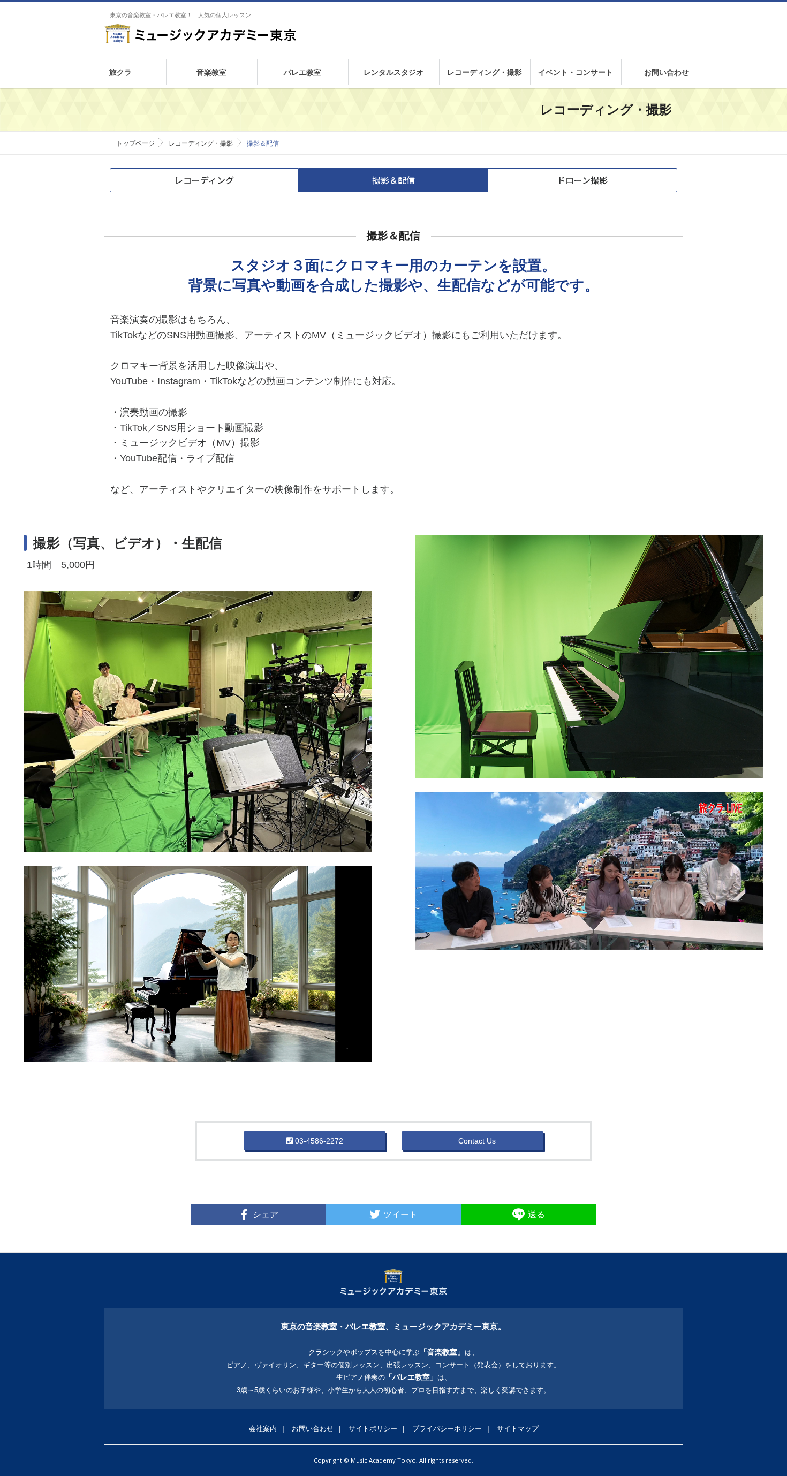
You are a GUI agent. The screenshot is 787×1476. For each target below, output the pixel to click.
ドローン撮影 (582, 179)
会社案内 (263, 1429)
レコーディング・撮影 (201, 143)
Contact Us (476, 1141)
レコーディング (204, 179)
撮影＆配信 (393, 179)
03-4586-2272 (318, 1141)
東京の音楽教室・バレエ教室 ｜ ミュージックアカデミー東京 (200, 34)
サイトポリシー (373, 1429)
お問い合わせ (313, 1429)
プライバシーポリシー (447, 1429)
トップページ (135, 143)
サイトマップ (518, 1429)
